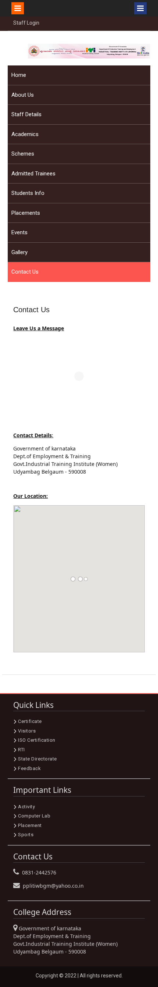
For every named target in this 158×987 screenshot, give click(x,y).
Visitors (27, 731)
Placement (30, 825)
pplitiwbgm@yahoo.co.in (53, 885)
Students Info (27, 193)
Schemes (22, 153)
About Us (22, 95)
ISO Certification (36, 740)
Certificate (30, 721)
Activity (26, 806)
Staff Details (26, 114)
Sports (25, 834)
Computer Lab (34, 816)
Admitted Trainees (33, 173)
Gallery (19, 252)
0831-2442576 (39, 872)
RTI (21, 749)
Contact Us (25, 271)
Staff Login (26, 23)
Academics (25, 134)
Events (19, 232)
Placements (25, 213)
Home (18, 75)
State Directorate (37, 759)
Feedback (29, 768)
